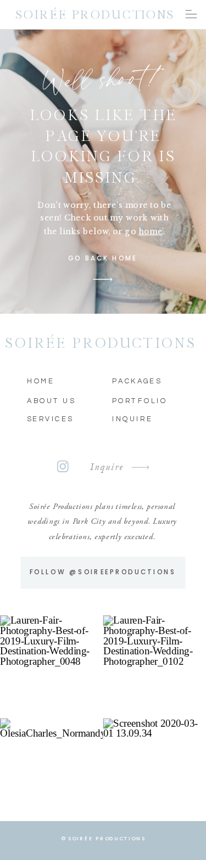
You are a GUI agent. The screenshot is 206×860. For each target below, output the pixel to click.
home (150, 231)
